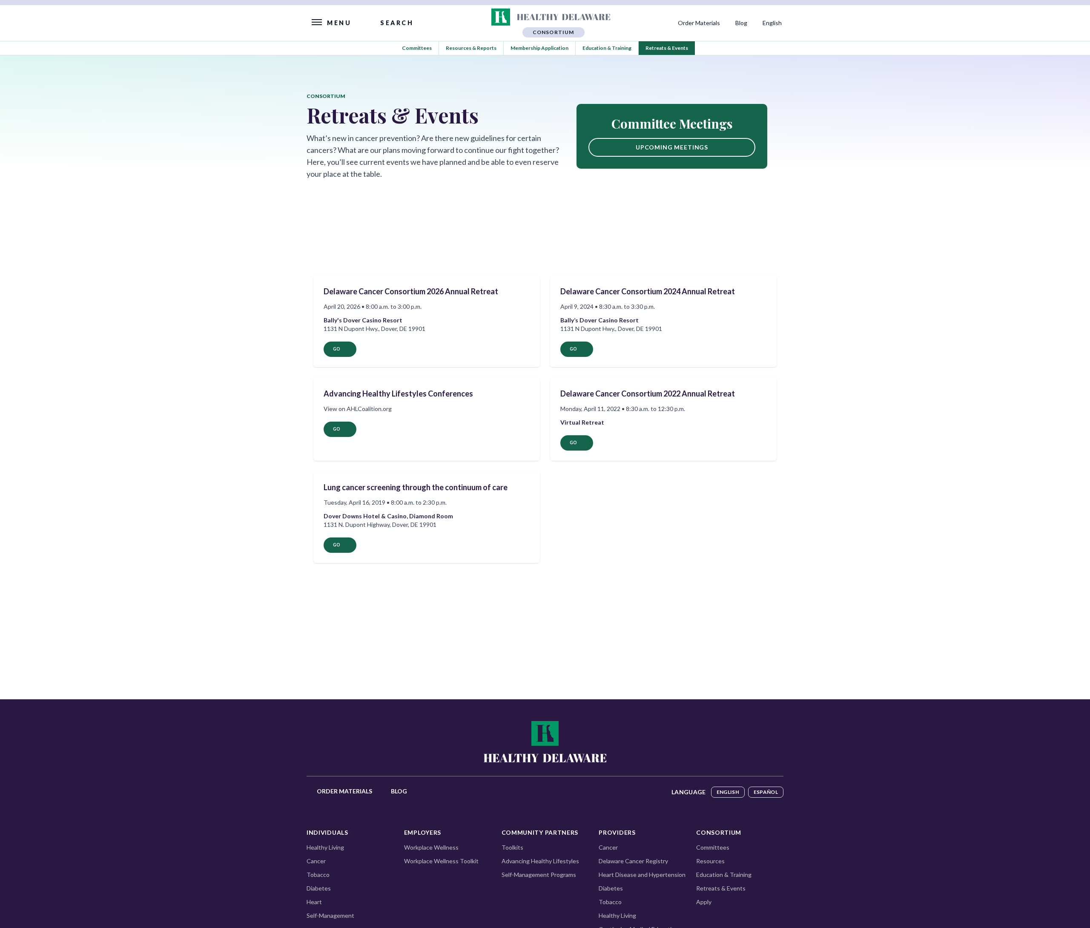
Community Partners (540, 832)
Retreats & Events (666, 48)
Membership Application (539, 48)
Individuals (327, 832)
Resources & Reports (471, 48)
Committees (417, 48)
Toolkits (512, 847)
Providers (617, 832)
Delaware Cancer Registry (633, 861)
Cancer (316, 861)
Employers (422, 832)
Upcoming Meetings (672, 147)
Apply (703, 901)
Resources (710, 861)
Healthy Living (325, 847)
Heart (314, 901)
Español (766, 792)
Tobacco (318, 874)
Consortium (718, 832)
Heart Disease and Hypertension (642, 874)
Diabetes (319, 888)
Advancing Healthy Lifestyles (540, 861)
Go (336, 348)
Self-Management (330, 915)
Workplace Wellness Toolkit (441, 861)
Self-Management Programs (539, 874)
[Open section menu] (553, 17)
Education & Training (606, 48)
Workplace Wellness (431, 847)
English (728, 792)
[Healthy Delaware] (545, 741)
